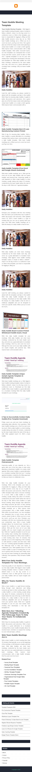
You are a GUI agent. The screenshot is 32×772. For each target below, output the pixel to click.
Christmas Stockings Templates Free (15, 674)
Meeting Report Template (11, 665)
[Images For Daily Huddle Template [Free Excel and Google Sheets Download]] (16, 157)
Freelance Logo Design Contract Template (12, 725)
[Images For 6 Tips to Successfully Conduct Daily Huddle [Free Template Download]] (16, 406)
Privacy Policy (6, 758)
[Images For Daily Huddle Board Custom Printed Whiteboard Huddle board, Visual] (16, 320)
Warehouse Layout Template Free (10, 716)
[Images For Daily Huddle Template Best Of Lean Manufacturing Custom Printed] (16, 118)
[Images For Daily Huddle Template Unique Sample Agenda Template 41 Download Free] (16, 363)
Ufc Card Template (9, 686)
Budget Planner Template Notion (10, 735)
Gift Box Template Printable (12, 672)
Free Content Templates (11, 681)
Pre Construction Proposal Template (11, 710)
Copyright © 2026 (16, 769)
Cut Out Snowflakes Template (13, 669)
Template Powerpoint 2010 (8, 707)
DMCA (4, 752)
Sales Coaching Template (8, 732)
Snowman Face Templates (12, 667)
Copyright (4, 760)
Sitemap (4, 763)
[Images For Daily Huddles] (16, 79)
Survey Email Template (11, 662)
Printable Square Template (12, 683)
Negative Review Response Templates (12, 722)
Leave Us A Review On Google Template (12, 729)
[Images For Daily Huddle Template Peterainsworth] (16, 449)
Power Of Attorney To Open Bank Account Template (15, 719)
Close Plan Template (7, 713)
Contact (4, 755)
